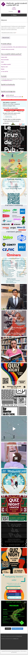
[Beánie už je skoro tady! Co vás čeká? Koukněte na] (14, 613)
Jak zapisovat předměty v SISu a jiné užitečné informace (14, 47)
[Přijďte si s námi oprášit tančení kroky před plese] (14, 323)
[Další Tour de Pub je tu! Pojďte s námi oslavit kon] (14, 402)
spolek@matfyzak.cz (7, 80)
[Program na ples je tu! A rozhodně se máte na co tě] (14, 270)
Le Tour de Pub (4, 71)
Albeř (2, 62)
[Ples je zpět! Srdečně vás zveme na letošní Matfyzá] (14, 481)
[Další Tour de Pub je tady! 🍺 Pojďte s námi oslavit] (14, 138)
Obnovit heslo (5, 37)
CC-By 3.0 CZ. (19, 636)
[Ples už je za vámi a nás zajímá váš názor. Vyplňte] (14, 191)
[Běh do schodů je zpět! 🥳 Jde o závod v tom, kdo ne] (14, 165)
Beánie (2, 69)
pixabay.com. (16, 638)
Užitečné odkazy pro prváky (7, 49)
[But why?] (14, 429)
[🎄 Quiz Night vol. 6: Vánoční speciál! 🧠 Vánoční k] (14, 508)
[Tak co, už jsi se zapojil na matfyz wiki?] (14, 112)
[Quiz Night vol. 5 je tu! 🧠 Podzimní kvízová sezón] (14, 561)
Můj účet (14, 9)
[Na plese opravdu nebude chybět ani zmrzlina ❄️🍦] (14, 297)
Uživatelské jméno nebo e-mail (8, 32)
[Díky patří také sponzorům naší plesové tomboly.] (14, 218)
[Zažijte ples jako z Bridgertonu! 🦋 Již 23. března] (14, 349)
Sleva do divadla (5, 59)
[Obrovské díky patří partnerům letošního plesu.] (14, 244)
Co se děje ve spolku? (6, 64)
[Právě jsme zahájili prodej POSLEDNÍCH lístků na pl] (14, 455)
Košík (14, 7)
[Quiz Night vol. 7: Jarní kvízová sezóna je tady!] (14, 376)
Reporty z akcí (4, 66)
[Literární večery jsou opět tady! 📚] (14, 587)
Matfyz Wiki (4, 57)
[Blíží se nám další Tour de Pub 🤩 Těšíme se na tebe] (14, 534)
